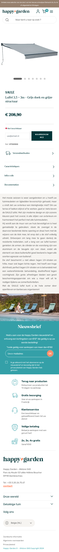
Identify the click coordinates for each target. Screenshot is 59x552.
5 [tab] (37, 79)
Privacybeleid (9, 544)
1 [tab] (17, 79)
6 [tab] (41, 79)
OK (50, 353)
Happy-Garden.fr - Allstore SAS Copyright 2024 (23, 548)
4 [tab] (33, 79)
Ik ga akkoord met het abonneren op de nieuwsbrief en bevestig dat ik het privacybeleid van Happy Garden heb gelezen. (27, 366)
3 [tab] (29, 79)
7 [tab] (45, 79)
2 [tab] (25, 79)
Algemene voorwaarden (13, 540)
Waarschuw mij (42, 135)
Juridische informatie (12, 537)
